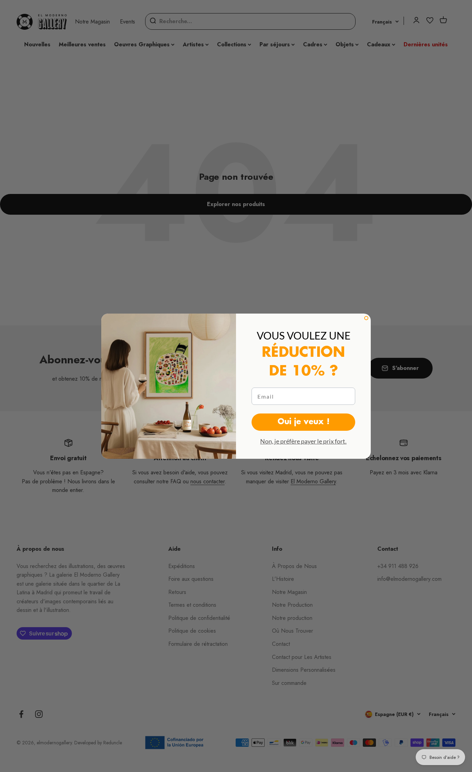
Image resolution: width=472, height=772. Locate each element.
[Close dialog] (366, 318)
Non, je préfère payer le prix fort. (303, 441)
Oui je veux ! (303, 422)
